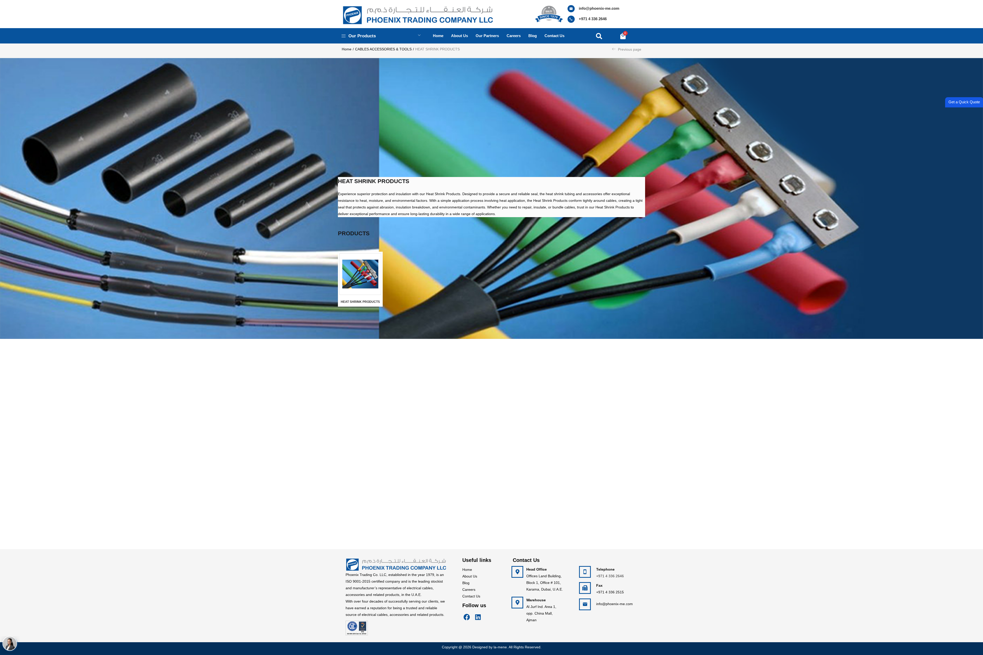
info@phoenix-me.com (599, 8)
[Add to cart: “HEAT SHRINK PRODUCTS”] (379, 279)
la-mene (500, 647)
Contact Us (471, 596)
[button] (623, 35)
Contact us (554, 36)
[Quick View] (379, 290)
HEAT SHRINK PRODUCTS (360, 302)
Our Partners (487, 36)
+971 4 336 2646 (593, 19)
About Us (469, 576)
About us (459, 36)
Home (438, 36)
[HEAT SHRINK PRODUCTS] (360, 274)
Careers (514, 36)
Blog (532, 36)
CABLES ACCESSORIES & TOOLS (383, 49)
